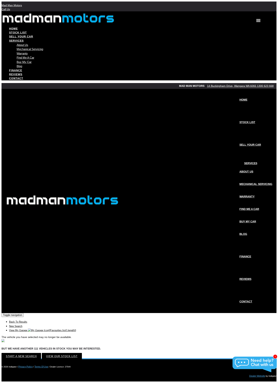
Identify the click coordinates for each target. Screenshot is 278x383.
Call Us (6, 9)
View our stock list (62, 356)
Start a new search (21, 356)
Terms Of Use (41, 366)
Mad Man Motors (12, 5)
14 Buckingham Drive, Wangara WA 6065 (232, 85)
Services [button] (16, 40)
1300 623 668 (265, 85)
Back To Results (18, 321)
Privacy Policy (25, 366)
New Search (15, 326)
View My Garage (42, 330)
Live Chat (254, 364)
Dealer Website (257, 376)
